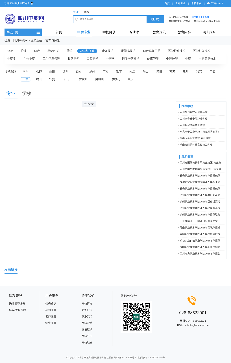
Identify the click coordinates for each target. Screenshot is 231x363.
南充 (172, 71)
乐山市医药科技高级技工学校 (196, 144)
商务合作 (87, 309)
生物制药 (29, 58)
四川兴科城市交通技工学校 (207, 21)
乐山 (146, 71)
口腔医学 (92, 58)
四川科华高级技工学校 (192, 125)
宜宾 (52, 79)
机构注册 (50, 309)
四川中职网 (20, 40)
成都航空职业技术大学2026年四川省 (200, 182)
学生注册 (50, 322)
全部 (10, 50)
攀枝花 (115, 79)
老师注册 (50, 316)
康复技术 (108, 50)
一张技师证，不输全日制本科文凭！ (200, 221)
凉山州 (67, 79)
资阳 (159, 71)
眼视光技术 (128, 50)
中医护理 (172, 58)
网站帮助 (87, 322)
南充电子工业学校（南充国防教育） (200, 131)
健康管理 (153, 58)
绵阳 (52, 71)
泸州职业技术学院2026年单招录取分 (200, 214)
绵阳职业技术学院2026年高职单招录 (200, 247)
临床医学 (73, 58)
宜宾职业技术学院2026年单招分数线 (200, 234)
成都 (39, 71)
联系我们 (87, 316)
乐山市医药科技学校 (178, 17)
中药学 (11, 58)
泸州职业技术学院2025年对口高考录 (200, 195)
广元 (105, 71)
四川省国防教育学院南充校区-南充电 (200, 162)
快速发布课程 (17, 303)
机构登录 (50, 303)
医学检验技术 (176, 50)
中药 (188, 58)
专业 (76, 12)
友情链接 (87, 329)
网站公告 (87, 335)
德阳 (65, 71)
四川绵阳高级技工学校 (179, 21)
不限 (25, 71)
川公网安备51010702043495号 (151, 357)
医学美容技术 (131, 58)
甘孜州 (83, 79)
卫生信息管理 (51, 58)
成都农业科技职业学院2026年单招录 (200, 240)
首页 (167, 3)
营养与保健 (52, 40)
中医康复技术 (207, 58)
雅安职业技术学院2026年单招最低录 (200, 175)
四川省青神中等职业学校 (194, 118)
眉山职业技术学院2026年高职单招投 (200, 227)
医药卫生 (36, 40)
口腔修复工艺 (151, 50)
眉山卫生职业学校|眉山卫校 (195, 138)
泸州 (92, 71)
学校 (86, 12)
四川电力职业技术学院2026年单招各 (200, 253)
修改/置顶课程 (17, 309)
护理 (24, 50)
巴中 (25, 79)
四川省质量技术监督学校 (194, 112)
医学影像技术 (201, 50)
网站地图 (87, 342)
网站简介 (87, 303)
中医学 (110, 58)
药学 (69, 50)
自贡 (79, 71)
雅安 (199, 71)
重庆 (130, 79)
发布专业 (180, 3)
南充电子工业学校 (200, 17)
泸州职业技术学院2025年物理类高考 (200, 208)
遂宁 (119, 71)
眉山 (39, 79)
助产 (37, 50)
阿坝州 (99, 79)
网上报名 (209, 32)
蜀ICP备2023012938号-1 (125, 357)
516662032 (199, 320)
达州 (186, 71)
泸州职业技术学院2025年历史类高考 (200, 201)
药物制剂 (53, 50)
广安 (212, 71)
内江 (132, 71)
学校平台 (196, 3)
